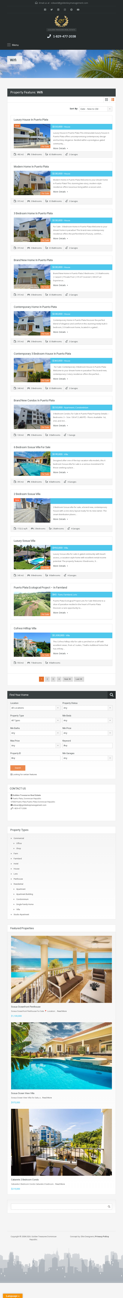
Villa (18, 909)
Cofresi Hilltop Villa (25, 628)
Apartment (21, 889)
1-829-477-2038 (64, 36)
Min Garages (68, 753)
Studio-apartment (21, 914)
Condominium (22, 899)
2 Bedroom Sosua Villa (27, 494)
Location (14, 703)
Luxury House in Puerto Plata (31, 119)
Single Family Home (24, 904)
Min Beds (67, 715)
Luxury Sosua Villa (24, 540)
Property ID (15, 753)
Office (19, 843)
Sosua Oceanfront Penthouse (25, 1006)
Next (66, 679)
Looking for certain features (24, 774)
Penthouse (18, 879)
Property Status (70, 703)
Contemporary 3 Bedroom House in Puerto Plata (42, 353)
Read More (62, 1011)
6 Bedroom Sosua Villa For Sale (32, 447)
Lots (16, 874)
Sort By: (74, 108)
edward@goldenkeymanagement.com (69, 2)
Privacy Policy (102, 1236)
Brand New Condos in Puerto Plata (34, 400)
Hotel (16, 864)
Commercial (19, 838)
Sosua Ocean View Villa (22, 1093)
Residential (18, 884)
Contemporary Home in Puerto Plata (35, 306)
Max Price (15, 741)
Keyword (67, 741)
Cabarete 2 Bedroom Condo (25, 1179)
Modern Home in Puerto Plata (31, 166)
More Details (59, 148)
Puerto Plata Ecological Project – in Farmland (40, 587)
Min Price (67, 728)
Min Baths (15, 728)
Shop (18, 848)
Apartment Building (24, 894)
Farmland (18, 858)
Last (78, 679)
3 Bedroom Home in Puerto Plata (33, 213)
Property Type (17, 715)
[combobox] (95, 108)
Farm (16, 853)
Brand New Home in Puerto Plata (33, 260)
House (16, 869)
